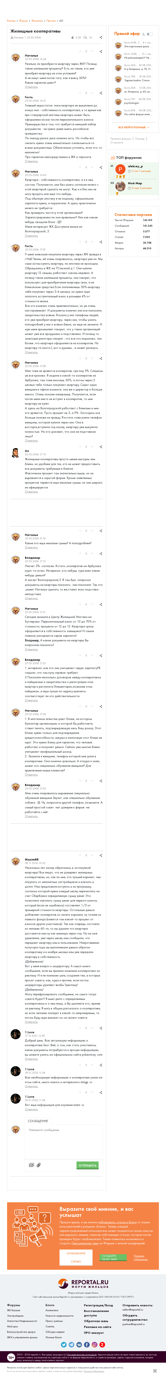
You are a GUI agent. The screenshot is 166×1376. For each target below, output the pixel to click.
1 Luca (29, 1032)
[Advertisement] (57, 513)
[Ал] (16, 453)
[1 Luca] (16, 1034)
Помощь (140, 138)
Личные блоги (54, 1337)
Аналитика (52, 1310)
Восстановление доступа (96, 1313)
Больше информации (94, 1371)
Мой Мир (135, 183)
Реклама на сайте (97, 1327)
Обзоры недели (55, 1332)
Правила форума (120, 138)
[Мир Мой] (120, 186)
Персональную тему (85, 1243)
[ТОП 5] (124, 176)
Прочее (51, 20)
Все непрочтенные (132, 127)
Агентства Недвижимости (22, 1321)
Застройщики (15, 1315)
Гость (29, 97)
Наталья (31, 55)
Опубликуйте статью (76, 1257)
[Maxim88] (16, 861)
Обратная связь (96, 1321)
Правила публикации (141, 1257)
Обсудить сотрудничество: (135, 1319)
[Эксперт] (120, 176)
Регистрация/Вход (98, 1305)
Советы (50, 1326)
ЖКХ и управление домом (22, 1337)
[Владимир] (16, 560)
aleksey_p (135, 166)
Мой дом (12, 1326)
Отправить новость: (137, 1307)
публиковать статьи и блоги (117, 1222)
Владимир (32, 558)
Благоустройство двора (21, 1332)
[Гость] (16, 99)
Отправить (88, 1165)
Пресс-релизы (54, 1321)
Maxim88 (31, 859)
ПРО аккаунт (94, 1333)
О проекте (116, 142)
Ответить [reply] (31, 87)
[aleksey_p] (120, 169)
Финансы (37, 20)
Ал (27, 451)
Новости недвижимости (59, 1315)
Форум (23, 20)
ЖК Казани (13, 1310)
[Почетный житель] (117, 176)
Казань (11, 20)
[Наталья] (16, 58)
